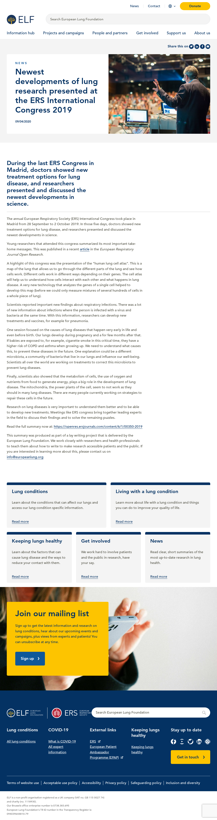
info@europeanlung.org (25, 457)
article (84, 249)
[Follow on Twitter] (190, 743)
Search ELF (151, 712)
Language (170, 6)
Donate (195, 6)
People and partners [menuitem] (110, 32)
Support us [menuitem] (176, 32)
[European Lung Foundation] (24, 19)
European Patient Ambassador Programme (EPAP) (104, 752)
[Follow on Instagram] (207, 743)
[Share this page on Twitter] (191, 46)
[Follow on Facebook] (173, 743)
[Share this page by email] (208, 46)
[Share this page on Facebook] (202, 46)
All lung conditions (21, 741)
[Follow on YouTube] (182, 743)
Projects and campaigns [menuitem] (63, 32)
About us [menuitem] (202, 32)
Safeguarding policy (146, 783)
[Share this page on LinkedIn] (197, 46)
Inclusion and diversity (183, 783)
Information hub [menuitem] (21, 32)
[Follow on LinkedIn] (199, 743)
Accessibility (91, 783)
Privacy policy (115, 783)
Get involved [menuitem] (147, 32)
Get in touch (188, 757)
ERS (93, 741)
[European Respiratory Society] (72, 713)
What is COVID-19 (62, 741)
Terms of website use (23, 783)
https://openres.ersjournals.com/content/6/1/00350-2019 (98, 426)
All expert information (57, 749)
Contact (154, 6)
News (134, 6)
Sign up (27, 658)
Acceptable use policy (60, 783)
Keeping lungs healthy (142, 750)
